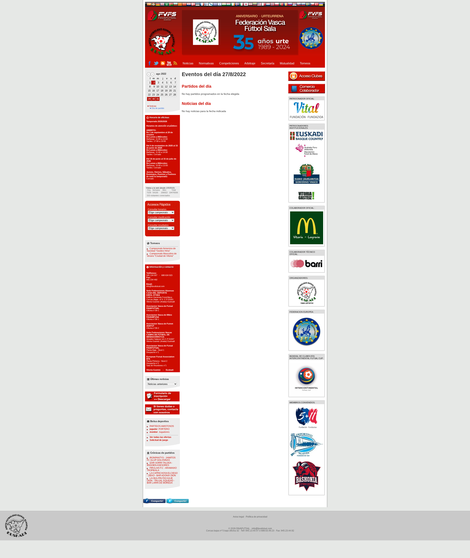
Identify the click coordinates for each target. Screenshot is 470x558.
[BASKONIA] (306, 492)
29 (149, 99)
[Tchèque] (312, 4)
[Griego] (215, 4)
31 (157, 99)
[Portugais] (281, 4)
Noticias (188, 63)
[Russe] (290, 4)
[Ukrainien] (321, 4)
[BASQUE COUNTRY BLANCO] (306, 139)
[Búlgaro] (175, 4)
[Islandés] (237, 4)
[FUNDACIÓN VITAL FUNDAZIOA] (306, 117)
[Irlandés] (233, 4)
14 (174, 86)
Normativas (206, 63)
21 (174, 90)
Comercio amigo (306, 88)
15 (149, 90)
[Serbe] (294, 4)
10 (157, 86)
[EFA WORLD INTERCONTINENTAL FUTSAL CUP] (306, 393)
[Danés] (193, 4)
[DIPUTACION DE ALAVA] (307, 156)
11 (162, 86)
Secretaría (267, 63)
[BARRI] (306, 269)
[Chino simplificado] (184, 4)
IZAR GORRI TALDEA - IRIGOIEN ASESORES (159, 464)
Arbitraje (249, 63)
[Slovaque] (299, 4)
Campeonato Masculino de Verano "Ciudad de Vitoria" (162, 255)
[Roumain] (286, 4)
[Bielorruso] (171, 4)
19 (166, 90)
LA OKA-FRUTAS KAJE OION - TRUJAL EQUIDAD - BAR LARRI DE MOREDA (161, 480)
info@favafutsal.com (262, 528)
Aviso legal (238, 517)
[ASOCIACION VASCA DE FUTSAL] (307, 303)
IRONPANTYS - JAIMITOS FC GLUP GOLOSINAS (161, 459)
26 (166, 94)
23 (153, 94)
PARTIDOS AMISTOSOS (162, 426)
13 (170, 86)
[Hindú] (224, 4)
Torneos (305, 63)
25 (162, 94)
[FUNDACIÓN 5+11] (306, 428)
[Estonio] (198, 4)
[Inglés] (162, 4)
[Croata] (189, 4)
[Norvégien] (272, 4)
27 (170, 94)
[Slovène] (303, 4)
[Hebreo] (220, 4)
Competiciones (229, 63)
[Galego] (211, 4)
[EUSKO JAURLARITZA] (306, 186)
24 (157, 94)
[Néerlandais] (268, 4)
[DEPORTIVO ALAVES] (306, 455)
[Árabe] (167, 4)
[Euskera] (153, 4)
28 (174, 94)
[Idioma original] (149, 4)
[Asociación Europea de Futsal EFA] (306, 347)
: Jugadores (159, 432)
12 (166, 86)
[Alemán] (158, 4)
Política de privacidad (256, 517)
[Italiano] (242, 4)
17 (157, 90)
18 (162, 90)
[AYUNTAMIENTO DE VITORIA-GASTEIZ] (306, 199)
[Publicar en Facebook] (154, 502)
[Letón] (250, 4)
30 (153, 99)
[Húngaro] (228, 4)
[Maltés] (259, 4)
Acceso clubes (306, 76)
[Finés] (206, 4)
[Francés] (202, 4)
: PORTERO (159, 429)
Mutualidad (287, 63)
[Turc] (316, 4)
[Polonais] (277, 4)
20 (170, 90)
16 (153, 90)
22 (149, 94)
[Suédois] (308, 4)
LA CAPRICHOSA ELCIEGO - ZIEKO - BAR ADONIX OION (162, 474)
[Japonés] (246, 4)
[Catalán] (180, 4)
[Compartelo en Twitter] (177, 502)
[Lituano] (255, 4)
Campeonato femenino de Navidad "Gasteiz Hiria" (161, 249)
